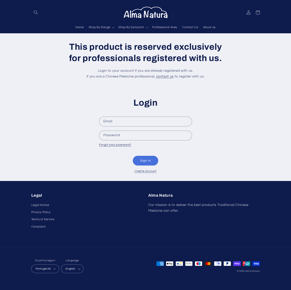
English (70, 268)
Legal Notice (40, 205)
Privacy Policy (41, 212)
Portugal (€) (43, 268)
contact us (165, 76)
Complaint (38, 226)
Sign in (145, 160)
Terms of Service (42, 219)
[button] (35, 12)
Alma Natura (252, 271)
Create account (146, 171)
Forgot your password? (115, 144)
